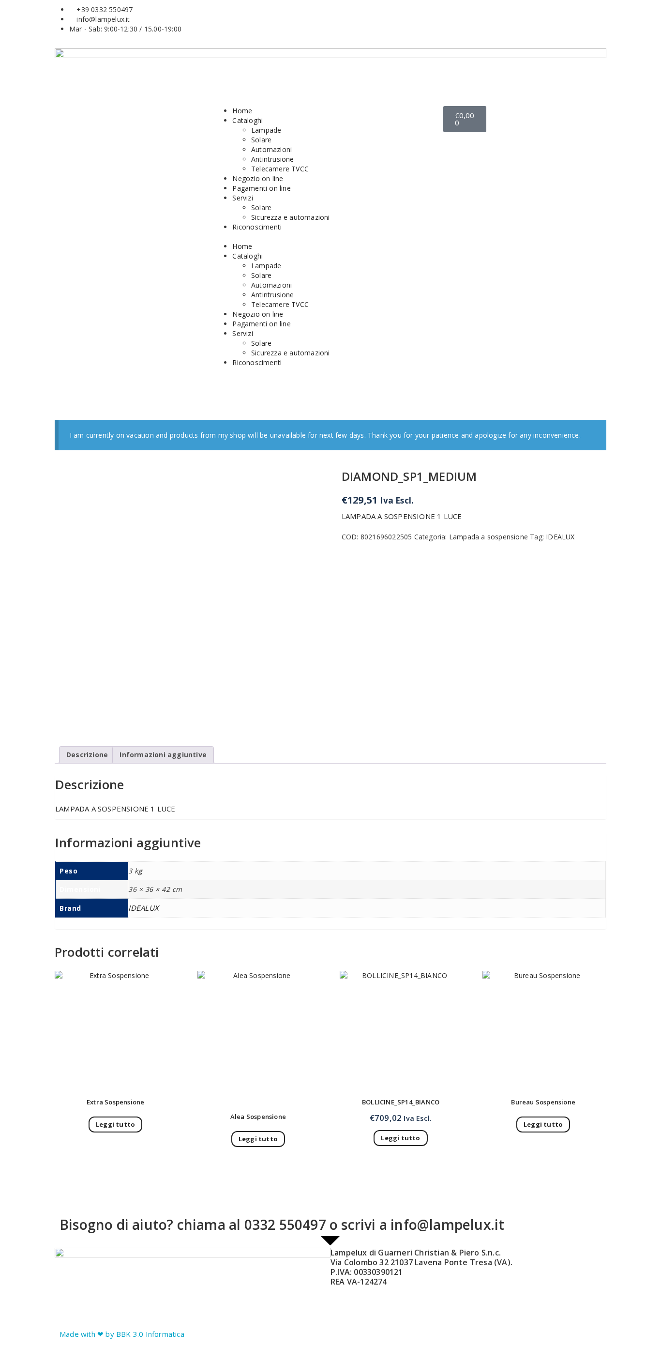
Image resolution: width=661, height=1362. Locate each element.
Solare (261, 139)
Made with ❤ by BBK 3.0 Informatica (122, 1334)
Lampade (266, 130)
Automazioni (271, 149)
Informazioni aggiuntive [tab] (163, 754)
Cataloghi (247, 120)
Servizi (242, 197)
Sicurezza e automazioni (290, 217)
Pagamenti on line (261, 188)
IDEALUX (560, 536)
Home (242, 110)
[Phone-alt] (426, 23)
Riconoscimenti (257, 226)
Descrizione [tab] (87, 754)
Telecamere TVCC (280, 168)
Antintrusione (272, 159)
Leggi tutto (115, 1124)
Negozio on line (257, 178)
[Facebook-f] (347, 23)
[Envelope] (400, 23)
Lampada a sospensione (488, 536)
